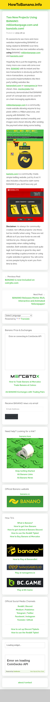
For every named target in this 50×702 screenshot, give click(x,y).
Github (30, 620)
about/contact (25, 682)
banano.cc (25, 494)
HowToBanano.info (25, 4)
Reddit (21, 606)
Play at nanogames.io (25, 573)
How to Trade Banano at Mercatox (25, 382)
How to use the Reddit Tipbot (25, 533)
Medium (20, 610)
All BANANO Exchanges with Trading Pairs (25, 392)
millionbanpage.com (30, 53)
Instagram (30, 616)
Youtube (21, 620)
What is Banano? (25, 523)
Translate (25, 319)
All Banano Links (25, 474)
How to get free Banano (25, 526)
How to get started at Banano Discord (25, 530)
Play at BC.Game (25, 590)
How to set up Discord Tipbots (25, 629)
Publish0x (29, 610)
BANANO (15, 68)
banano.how (25, 436)
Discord (28, 606)
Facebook (19, 616)
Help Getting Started (25, 471)
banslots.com (16, 56)
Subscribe (11, 416)
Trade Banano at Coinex (25, 385)
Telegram (21, 613)
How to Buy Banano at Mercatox (25, 536)
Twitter (30, 613)
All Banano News (25, 478)
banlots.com (12, 174)
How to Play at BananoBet (25, 559)
